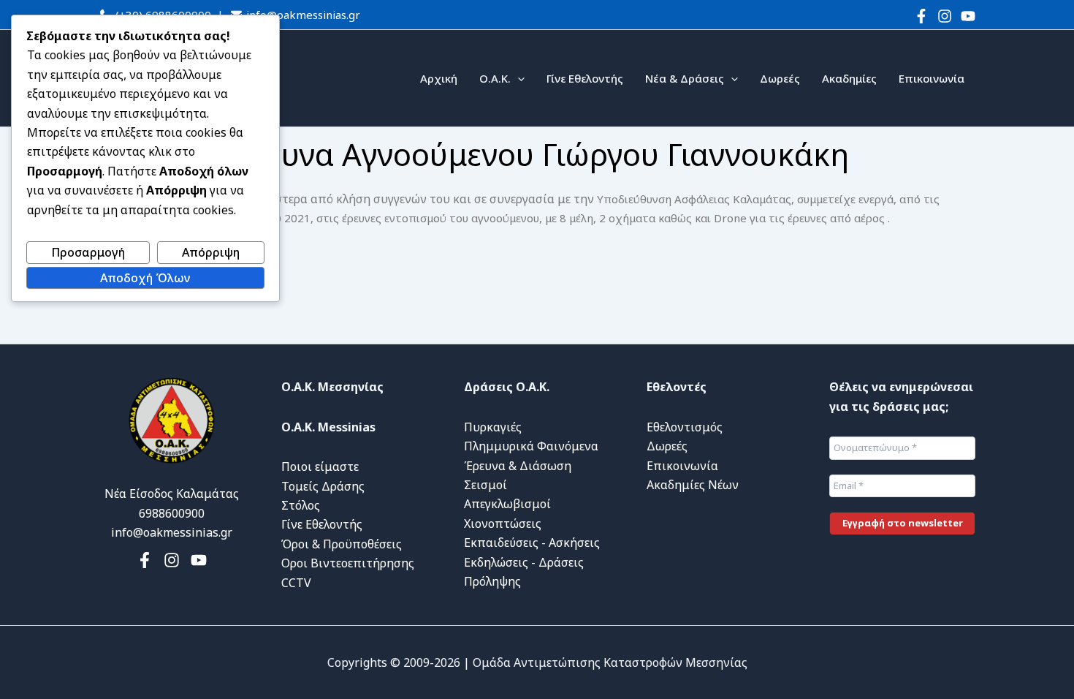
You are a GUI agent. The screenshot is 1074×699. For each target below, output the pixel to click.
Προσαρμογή (88, 252)
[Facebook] (921, 16)
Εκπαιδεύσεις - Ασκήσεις (532, 542)
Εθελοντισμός (685, 427)
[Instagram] (944, 16)
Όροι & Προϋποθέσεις (341, 544)
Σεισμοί (485, 485)
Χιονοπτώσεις (502, 523)
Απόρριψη (211, 252)
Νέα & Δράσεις (684, 78)
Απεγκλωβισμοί (507, 504)
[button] (518, 78)
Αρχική (438, 78)
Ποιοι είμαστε (320, 466)
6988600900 (172, 513)
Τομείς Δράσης (323, 486)
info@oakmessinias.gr (301, 14)
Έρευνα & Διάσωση (517, 466)
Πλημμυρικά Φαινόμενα (531, 446)
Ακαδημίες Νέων (693, 485)
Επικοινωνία (931, 78)
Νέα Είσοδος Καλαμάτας (171, 493)
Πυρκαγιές (493, 427)
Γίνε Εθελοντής (584, 78)
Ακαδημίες (849, 78)
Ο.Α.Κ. (495, 78)
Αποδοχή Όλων (145, 278)
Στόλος (300, 505)
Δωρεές (780, 78)
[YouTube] (968, 16)
